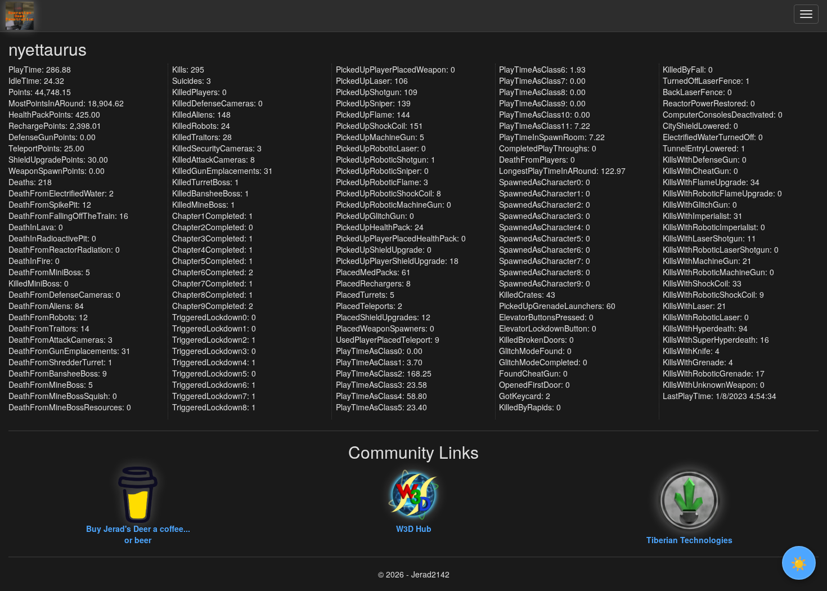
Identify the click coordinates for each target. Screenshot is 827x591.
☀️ (798, 562)
